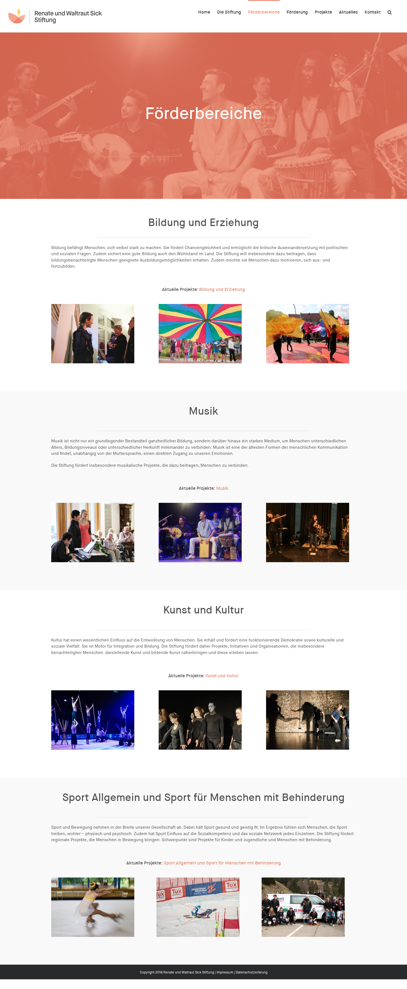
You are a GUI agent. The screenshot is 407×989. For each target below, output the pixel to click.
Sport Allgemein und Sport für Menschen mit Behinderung (222, 863)
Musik (222, 488)
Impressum (225, 972)
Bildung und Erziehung (222, 289)
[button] (390, 11)
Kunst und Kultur (222, 676)
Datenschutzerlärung (251, 972)
